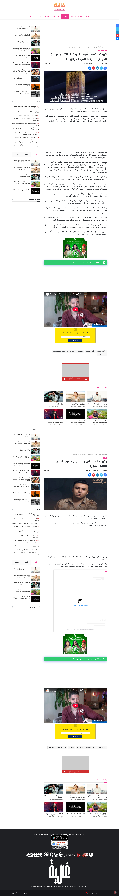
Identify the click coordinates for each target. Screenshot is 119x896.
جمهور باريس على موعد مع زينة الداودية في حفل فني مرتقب (77, 404)
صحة (53, 16)
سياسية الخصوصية (23, 893)
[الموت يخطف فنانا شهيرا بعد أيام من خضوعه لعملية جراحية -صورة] (75, 414)
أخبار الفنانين (101, 351)
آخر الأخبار (65, 16)
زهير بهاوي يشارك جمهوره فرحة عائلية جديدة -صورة (53, 404)
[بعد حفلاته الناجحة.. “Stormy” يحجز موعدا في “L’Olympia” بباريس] (35, 79)
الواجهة (80, 351)
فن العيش (47, 16)
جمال (59, 16)
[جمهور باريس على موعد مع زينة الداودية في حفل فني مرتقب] (75, 396)
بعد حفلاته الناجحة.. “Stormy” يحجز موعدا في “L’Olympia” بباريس (21, 78)
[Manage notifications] (115, 892)
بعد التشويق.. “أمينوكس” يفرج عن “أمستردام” (21, 85)
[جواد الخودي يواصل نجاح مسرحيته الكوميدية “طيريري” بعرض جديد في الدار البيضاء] (35, 72)
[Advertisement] (75, 33)
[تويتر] (101, 68)
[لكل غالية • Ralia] (59, 7)
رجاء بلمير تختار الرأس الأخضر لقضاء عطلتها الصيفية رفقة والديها (98, 421)
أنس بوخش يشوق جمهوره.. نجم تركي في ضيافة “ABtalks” (97, 404)
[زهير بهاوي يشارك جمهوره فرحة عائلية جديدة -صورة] (53, 396)
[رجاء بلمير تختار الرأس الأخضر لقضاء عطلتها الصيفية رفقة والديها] (97, 414)
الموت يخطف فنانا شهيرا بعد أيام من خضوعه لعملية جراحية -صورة (76, 421)
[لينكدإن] (97, 68)
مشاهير (81, 16)
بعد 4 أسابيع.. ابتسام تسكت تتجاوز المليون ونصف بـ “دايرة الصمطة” (54, 421)
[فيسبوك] (105, 68)
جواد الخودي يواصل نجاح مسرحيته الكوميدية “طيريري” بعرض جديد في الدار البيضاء (21, 71)
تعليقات (17, 154)
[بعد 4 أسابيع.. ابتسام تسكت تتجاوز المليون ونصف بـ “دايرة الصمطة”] (53, 414)
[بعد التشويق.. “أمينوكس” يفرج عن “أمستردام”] (35, 87)
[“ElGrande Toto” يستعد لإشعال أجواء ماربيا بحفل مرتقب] (35, 94)
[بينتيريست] (93, 68)
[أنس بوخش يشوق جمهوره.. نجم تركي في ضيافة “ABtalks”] (97, 396)
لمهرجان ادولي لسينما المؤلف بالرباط (63, 351)
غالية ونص (73, 16)
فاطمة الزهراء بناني (101, 64)
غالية (84, 893)
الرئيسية (87, 16)
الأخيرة (35, 154)
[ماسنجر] (89, 68)
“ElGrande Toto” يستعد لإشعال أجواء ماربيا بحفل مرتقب (22, 92)
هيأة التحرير (15, 893)
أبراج (40, 16)
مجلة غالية (102, 355)
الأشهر (26, 154)
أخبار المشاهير (90, 351)
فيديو (35, 16)
